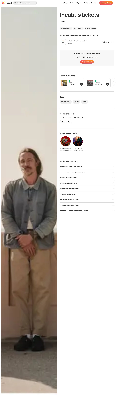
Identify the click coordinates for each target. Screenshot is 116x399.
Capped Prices (79, 28)
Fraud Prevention (67, 28)
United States (65, 102)
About (65, 3)
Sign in (78, 3)
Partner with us (89, 3)
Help (71, 3)
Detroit (76, 102)
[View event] (112, 42)
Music (84, 102)
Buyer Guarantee (91, 28)
